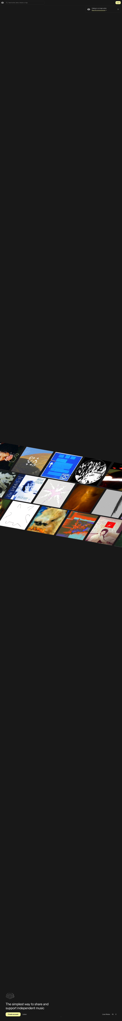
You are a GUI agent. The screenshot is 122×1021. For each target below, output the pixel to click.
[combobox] (25, 3)
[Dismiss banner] (118, 9)
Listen (25, 1014)
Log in (118, 2)
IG (112, 1014)
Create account (13, 1014)
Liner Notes (106, 1014)
